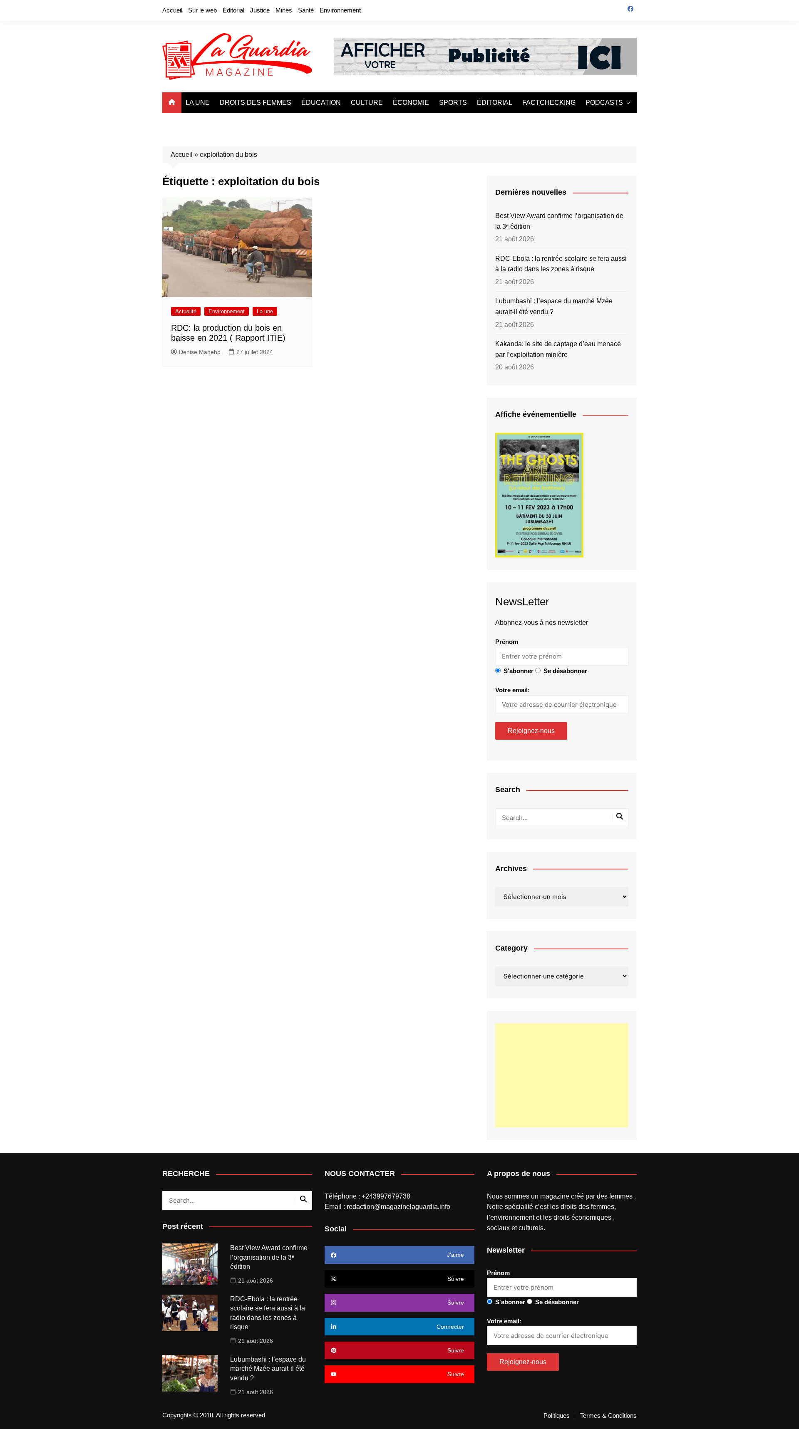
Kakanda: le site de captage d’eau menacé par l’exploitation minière (558, 349)
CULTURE (367, 102)
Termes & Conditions (608, 1415)
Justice (260, 10)
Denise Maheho (200, 352)
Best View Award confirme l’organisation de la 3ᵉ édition (559, 221)
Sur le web (202, 10)
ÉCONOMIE (411, 102)
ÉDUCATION (321, 102)
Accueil (172, 10)
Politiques (556, 1415)
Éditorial (233, 10)
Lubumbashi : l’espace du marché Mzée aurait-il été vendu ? (554, 306)
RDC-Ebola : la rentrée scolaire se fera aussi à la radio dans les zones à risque (561, 264)
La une (265, 311)
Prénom (506, 641)
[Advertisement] (561, 1075)
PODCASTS (604, 102)
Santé (306, 10)
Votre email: (512, 689)
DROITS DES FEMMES (255, 102)
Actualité (185, 311)
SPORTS (453, 102)
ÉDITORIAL (494, 102)
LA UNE (198, 102)
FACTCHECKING (549, 102)
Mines (283, 10)
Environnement (340, 10)
